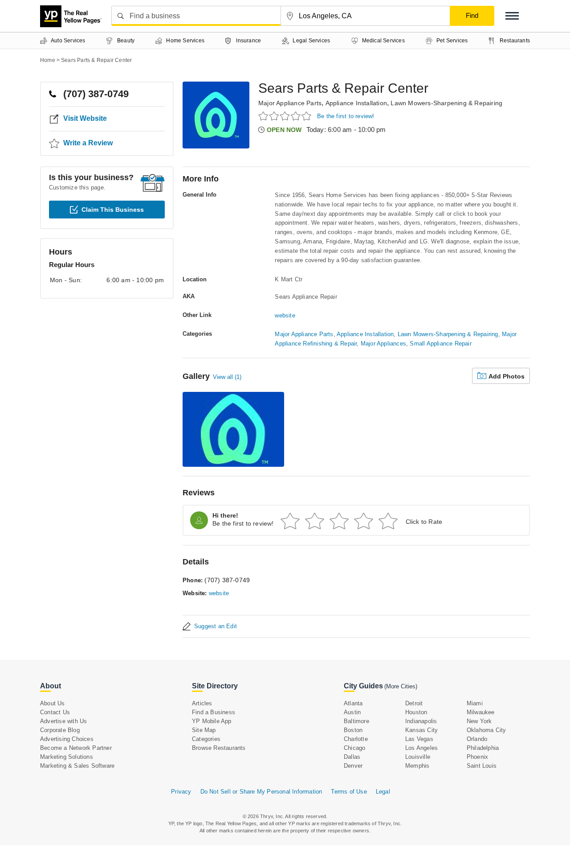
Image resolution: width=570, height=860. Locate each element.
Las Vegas (419, 739)
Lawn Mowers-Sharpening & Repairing (446, 103)
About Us (52, 703)
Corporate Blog (60, 730)
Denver (353, 765)
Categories (206, 739)
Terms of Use (348, 791)
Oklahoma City (486, 730)
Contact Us (55, 712)
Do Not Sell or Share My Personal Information (261, 791)
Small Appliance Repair (440, 343)
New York (479, 721)
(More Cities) (400, 686)
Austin (352, 712)
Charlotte (356, 739)
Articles (202, 703)
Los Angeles (421, 748)
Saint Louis (482, 765)
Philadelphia (483, 748)
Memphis (417, 765)
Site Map (204, 730)
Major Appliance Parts (290, 103)
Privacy (181, 791)
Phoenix (477, 756)
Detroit (414, 703)
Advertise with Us (63, 721)
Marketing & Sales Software (77, 765)
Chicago (354, 748)
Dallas (352, 756)
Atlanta (353, 703)
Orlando (477, 739)
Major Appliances (383, 343)
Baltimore (356, 721)
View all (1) (227, 377)
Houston (416, 712)
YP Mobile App (212, 721)
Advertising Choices (67, 739)
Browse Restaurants (219, 748)
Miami (475, 703)
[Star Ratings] (286, 115)
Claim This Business (112, 209)
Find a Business (213, 712)
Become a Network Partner (76, 748)
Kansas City (421, 730)
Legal (383, 791)
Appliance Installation (356, 103)
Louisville (417, 756)
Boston (353, 730)
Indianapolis (421, 721)
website (285, 315)
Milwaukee (481, 712)
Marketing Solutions (66, 756)
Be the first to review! (346, 116)
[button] (512, 16)
